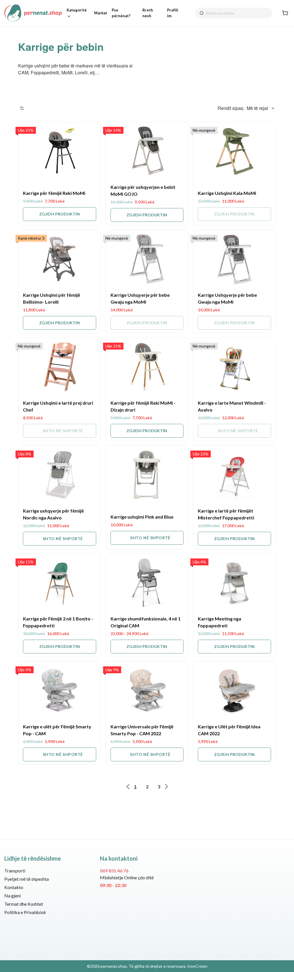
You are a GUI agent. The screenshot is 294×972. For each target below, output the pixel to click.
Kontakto (13, 887)
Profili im (172, 13)
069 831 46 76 (114, 870)
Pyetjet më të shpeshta (26, 879)
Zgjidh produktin (59, 214)
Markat (100, 13)
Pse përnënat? (121, 13)
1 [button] (135, 786)
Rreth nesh (147, 13)
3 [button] (159, 786)
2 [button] (147, 786)
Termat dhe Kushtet (23, 904)
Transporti (14, 870)
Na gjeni (12, 895)
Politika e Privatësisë (25, 912)
